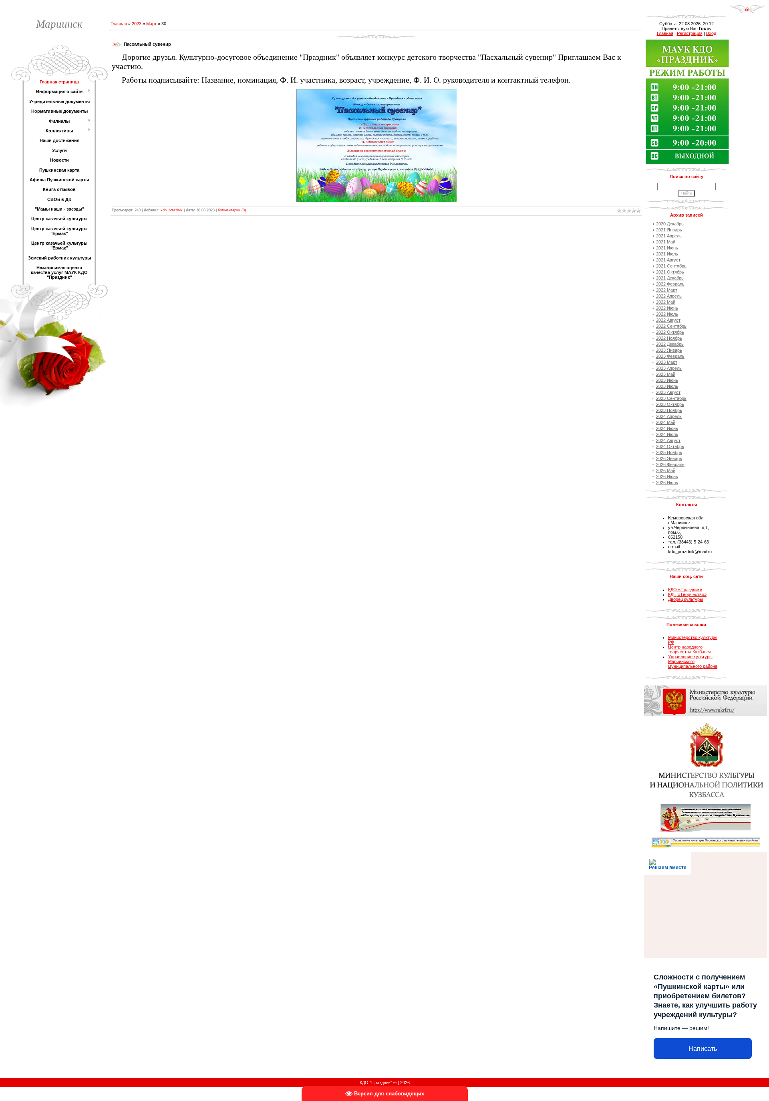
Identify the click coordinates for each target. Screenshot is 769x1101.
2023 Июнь (667, 380)
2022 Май (665, 302)
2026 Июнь (667, 476)
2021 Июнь (667, 247)
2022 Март (666, 290)
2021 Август (668, 260)
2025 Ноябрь (669, 452)
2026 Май (665, 470)
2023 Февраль (670, 356)
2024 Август (668, 440)
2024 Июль (667, 434)
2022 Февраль (670, 284)
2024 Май (665, 422)
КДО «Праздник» (685, 589)
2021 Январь (669, 229)
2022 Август (668, 320)
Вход (711, 33)
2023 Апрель (669, 368)
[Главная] (747, 6)
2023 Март (666, 362)
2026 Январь (669, 458)
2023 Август (668, 392)
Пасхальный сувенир (147, 44)
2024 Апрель (669, 416)
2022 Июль (667, 314)
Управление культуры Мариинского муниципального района (692, 661)
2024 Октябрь (670, 446)
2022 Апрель (669, 296)
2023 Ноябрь (669, 410)
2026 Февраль (670, 464)
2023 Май (665, 374)
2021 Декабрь (670, 278)
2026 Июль (667, 482)
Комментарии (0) (232, 210)
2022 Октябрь (670, 332)
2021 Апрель (669, 235)
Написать (702, 1048)
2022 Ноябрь (669, 338)
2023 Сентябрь (671, 398)
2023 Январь (669, 350)
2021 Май (665, 241)
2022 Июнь (667, 308)
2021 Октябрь (670, 272)
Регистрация (690, 33)
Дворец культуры (685, 599)
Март (151, 23)
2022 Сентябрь (671, 326)
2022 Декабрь (670, 344)
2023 (136, 23)
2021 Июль (667, 253)
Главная (119, 23)
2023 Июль (667, 386)
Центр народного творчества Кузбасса (689, 649)
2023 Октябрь (670, 404)
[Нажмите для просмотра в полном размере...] (376, 91)
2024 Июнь (667, 428)
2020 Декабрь (670, 223)
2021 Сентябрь (671, 266)
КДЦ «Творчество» (687, 594)
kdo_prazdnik (172, 210)
